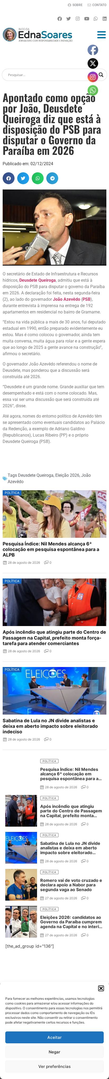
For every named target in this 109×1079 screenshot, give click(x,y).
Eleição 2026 (67, 475)
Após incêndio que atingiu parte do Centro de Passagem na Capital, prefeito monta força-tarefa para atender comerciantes (54, 637)
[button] (101, 988)
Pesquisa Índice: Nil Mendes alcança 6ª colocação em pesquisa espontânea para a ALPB (51, 549)
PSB (86, 299)
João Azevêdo (66, 299)
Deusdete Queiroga (37, 280)
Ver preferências (54, 1066)
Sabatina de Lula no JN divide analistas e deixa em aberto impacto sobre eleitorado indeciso (50, 726)
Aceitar (54, 1037)
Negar (54, 1051)
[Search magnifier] (101, 74)
